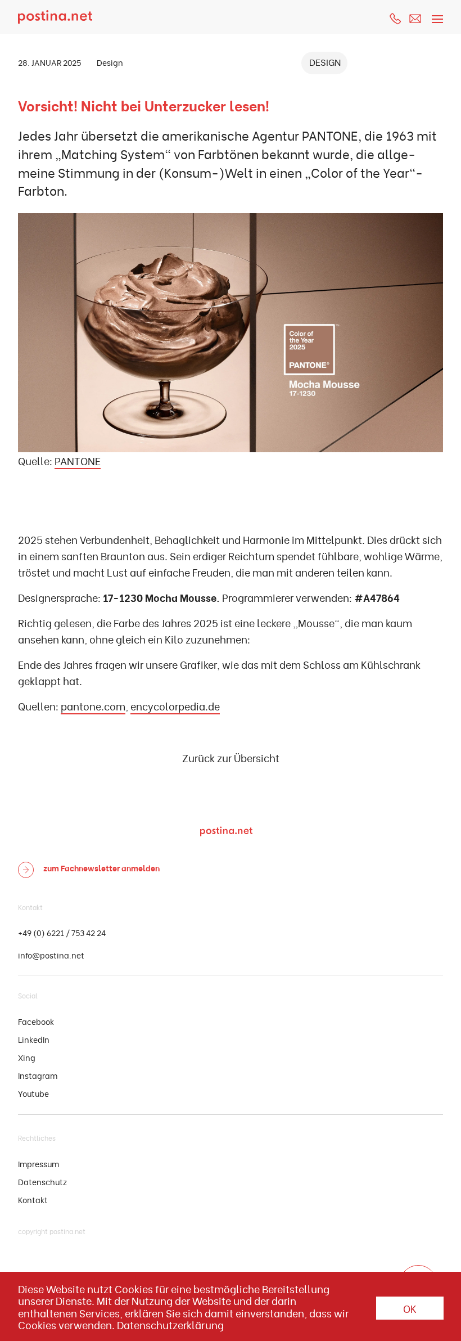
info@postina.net (51, 955)
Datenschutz (42, 1181)
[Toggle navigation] (435, 12)
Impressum (38, 1163)
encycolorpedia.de (175, 705)
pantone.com (93, 705)
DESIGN (325, 61)
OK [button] (410, 1308)
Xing (26, 1057)
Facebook (36, 1021)
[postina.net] (55, 17)
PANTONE (78, 460)
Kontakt (33, 1199)
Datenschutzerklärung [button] (170, 1324)
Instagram (37, 1075)
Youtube (33, 1093)
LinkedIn (33, 1039)
